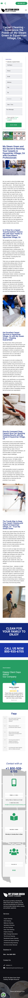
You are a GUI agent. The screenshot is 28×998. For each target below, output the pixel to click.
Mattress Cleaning (8, 923)
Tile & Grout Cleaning (9, 936)
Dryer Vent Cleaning (9, 929)
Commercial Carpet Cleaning (11, 940)
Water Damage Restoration (11, 934)
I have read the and (12, 119)
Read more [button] (14, 700)
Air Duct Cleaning (8, 927)
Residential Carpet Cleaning (11, 938)
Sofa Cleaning (7, 921)
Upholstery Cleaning (9, 925)
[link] (14, 895)
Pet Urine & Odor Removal (10, 945)
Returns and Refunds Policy (17, 991)
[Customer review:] (3, 997)
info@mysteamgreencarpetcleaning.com (15, 805)
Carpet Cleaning (8, 919)
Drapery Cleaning (8, 932)
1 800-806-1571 (9, 965)
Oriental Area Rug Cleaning (11, 943)
